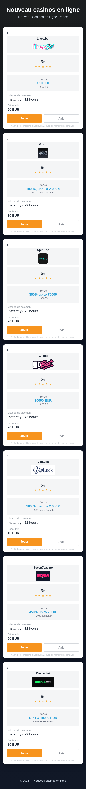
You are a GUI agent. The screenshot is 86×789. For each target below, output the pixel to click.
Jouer (24, 118)
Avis (61, 118)
